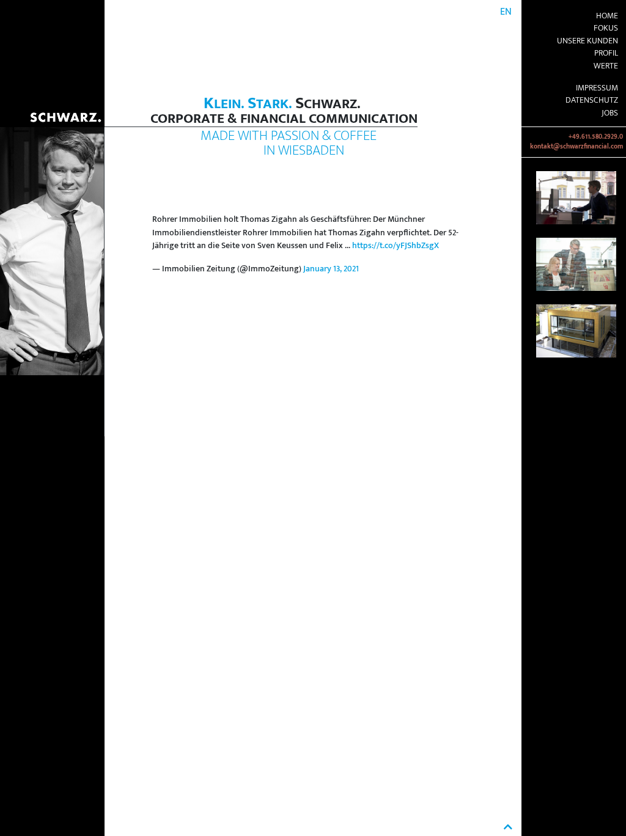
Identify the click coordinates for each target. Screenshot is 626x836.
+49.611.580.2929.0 (596, 136)
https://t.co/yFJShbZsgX (395, 245)
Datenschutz (591, 100)
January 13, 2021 (331, 269)
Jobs (610, 113)
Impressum (597, 88)
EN (506, 12)
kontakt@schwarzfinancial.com (576, 146)
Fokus (606, 28)
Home (607, 16)
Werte (606, 66)
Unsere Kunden (587, 41)
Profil (606, 53)
